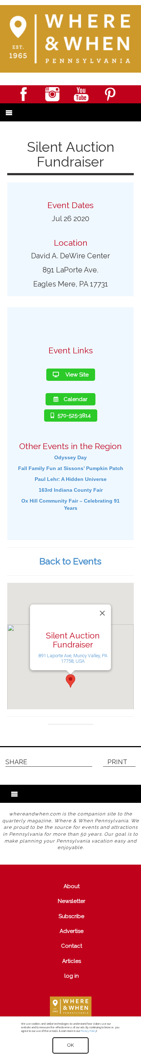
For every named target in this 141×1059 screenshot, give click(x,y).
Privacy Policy (88, 1031)
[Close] (102, 613)
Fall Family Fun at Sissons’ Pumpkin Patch (70, 468)
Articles (71, 961)
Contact (71, 946)
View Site (76, 374)
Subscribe (71, 916)
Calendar (75, 399)
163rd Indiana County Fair (71, 490)
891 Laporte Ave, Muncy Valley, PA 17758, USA (72, 658)
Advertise (72, 931)
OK (70, 1045)
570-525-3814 (74, 415)
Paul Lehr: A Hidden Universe (71, 479)
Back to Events (70, 561)
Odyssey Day (70, 457)
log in (71, 976)
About (72, 886)
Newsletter (71, 901)
